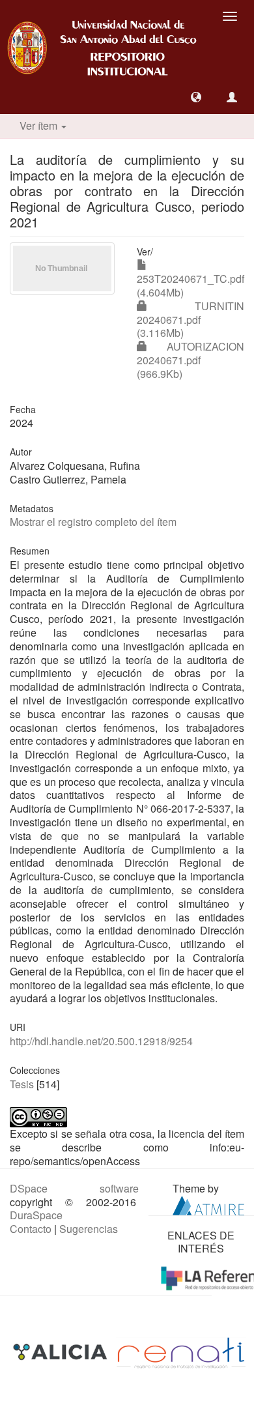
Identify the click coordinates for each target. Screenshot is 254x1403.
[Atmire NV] (208, 1203)
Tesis (22, 1084)
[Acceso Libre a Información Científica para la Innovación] (61, 1351)
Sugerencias (88, 1228)
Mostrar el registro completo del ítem (93, 521)
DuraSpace (36, 1215)
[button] (196, 97)
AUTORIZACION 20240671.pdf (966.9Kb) (190, 360)
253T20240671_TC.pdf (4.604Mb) (190, 285)
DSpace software (74, 1188)
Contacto (30, 1228)
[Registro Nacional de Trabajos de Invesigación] (181, 1351)
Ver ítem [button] (40, 125)
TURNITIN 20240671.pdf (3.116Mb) (190, 319)
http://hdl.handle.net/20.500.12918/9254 (101, 1041)
